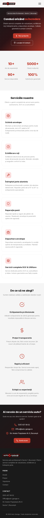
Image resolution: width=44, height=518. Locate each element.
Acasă (5, 475)
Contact (5, 485)
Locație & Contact (23, 43)
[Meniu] (39, 3)
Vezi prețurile (23, 36)
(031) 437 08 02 (8, 495)
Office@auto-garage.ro (11, 498)
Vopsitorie (6, 481)
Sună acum (23, 440)
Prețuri (5, 478)
